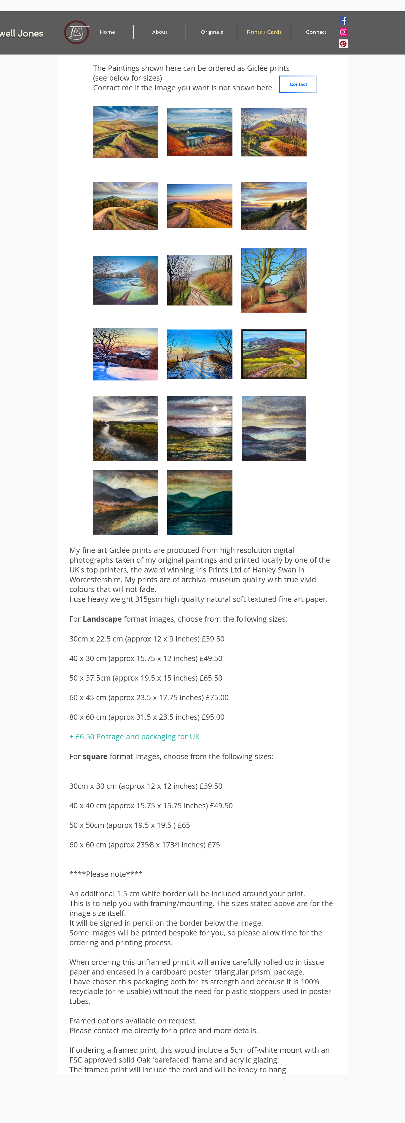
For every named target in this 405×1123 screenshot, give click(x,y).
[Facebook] (343, 20)
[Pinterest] (343, 43)
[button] (212, 32)
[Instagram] (343, 32)
